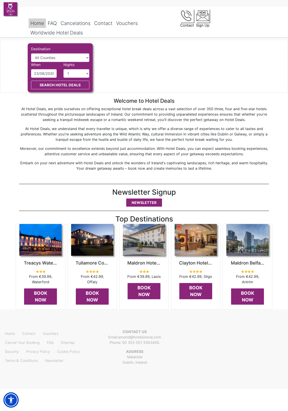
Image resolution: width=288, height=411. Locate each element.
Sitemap (68, 342)
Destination (40, 49)
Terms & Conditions (21, 360)
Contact (103, 23)
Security (12, 351)
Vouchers (127, 23)
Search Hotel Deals (60, 85)
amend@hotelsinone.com (139, 337)
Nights (68, 64)
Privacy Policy (38, 351)
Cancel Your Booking (22, 342)
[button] (11, 399)
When (35, 64)
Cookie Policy (68, 351)
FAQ (52, 23)
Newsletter (144, 202)
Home (37, 23)
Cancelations (75, 23)
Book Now (40, 296)
